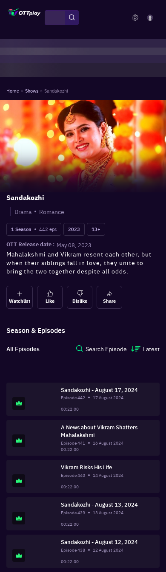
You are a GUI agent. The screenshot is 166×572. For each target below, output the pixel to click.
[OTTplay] (24, 18)
